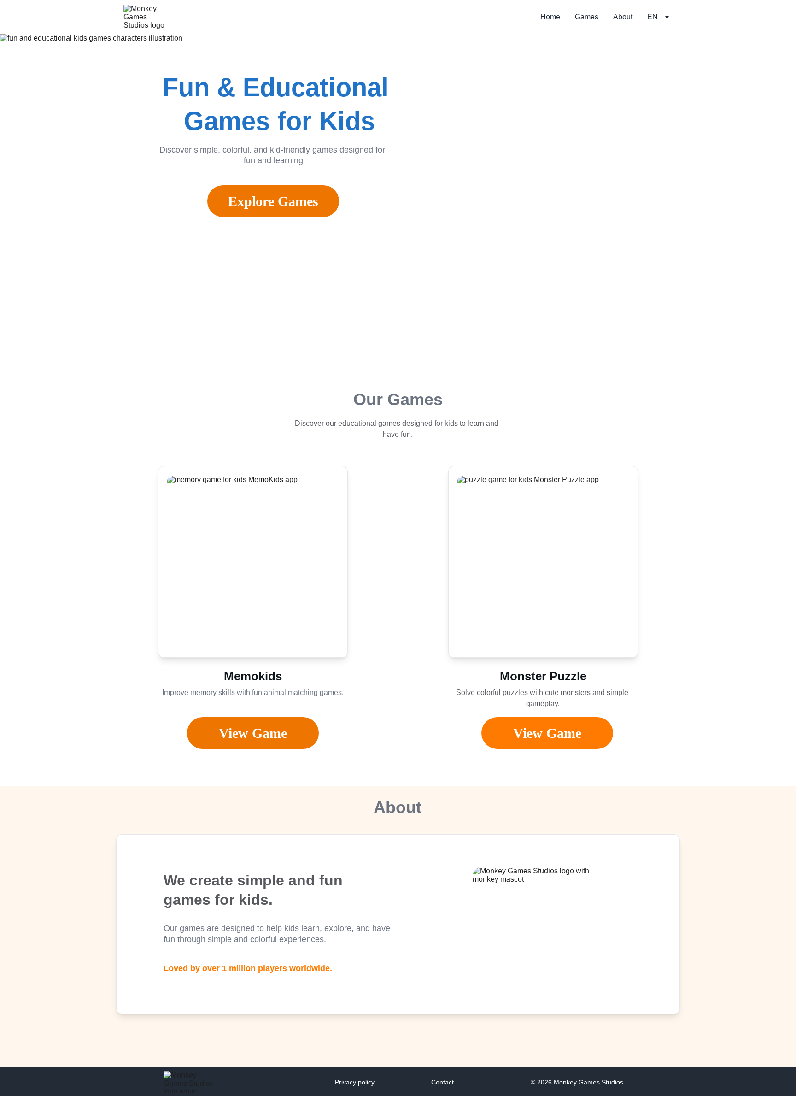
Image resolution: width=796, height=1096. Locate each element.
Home (550, 17)
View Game (547, 733)
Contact (442, 1082)
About (622, 17)
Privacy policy (355, 1082)
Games (586, 17)
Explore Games (273, 201)
